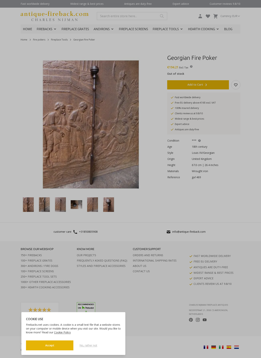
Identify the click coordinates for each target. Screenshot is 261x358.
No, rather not (88, 345)
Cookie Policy (62, 332)
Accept (49, 345)
